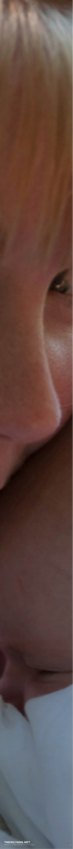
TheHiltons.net (17, 842)
